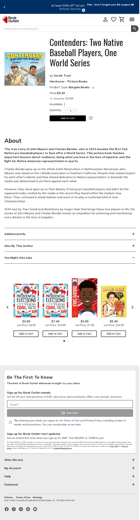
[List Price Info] (51, 98)
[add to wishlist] (90, 118)
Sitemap (37, 497)
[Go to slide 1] (64, 341)
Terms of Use (23, 497)
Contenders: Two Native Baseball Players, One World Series (86, 52)
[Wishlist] (114, 19)
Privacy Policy (114, 446)
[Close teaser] (83, 10)
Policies (8, 497)
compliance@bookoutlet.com (63, 448)
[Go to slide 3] (73, 341)
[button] (110, 4)
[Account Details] (105, 19)
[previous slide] (4, 7)
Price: (57, 93)
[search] (135, 28)
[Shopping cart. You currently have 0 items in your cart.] (122, 19)
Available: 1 (57, 104)
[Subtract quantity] (66, 110)
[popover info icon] (93, 87)
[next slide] (131, 307)
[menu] (132, 19)
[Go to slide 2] (68, 341)
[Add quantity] (75, 110)
